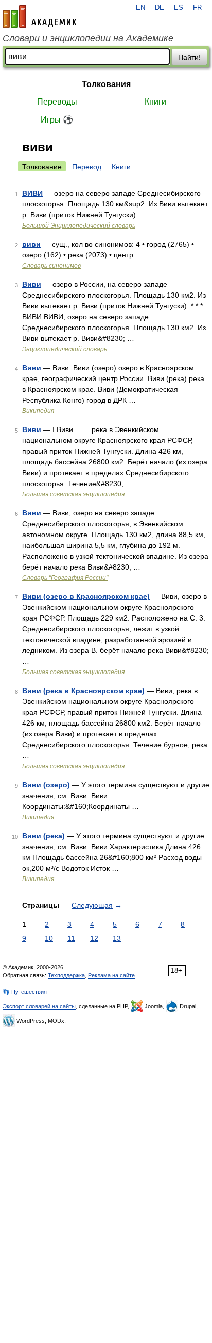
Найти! (189, 57)
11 (71, 938)
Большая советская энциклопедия (73, 494)
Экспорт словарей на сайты (39, 1006)
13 (117, 938)
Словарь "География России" (65, 577)
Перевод (86, 167)
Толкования (106, 84)
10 (49, 938)
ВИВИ (32, 193)
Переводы (57, 101)
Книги (155, 101)
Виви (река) (43, 836)
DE (159, 7)
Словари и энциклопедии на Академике (88, 38)
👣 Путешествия (25, 992)
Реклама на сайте (111, 975)
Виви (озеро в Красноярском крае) (86, 596)
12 (94, 938)
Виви (31, 284)
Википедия (38, 411)
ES (178, 7)
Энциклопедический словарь (64, 349)
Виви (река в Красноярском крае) (83, 690)
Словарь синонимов (51, 265)
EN (140, 7)
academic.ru (40, 16)
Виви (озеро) (46, 785)
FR (197, 7)
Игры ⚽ (57, 119)
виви (31, 244)
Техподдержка (66, 975)
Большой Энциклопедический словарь (78, 225)
